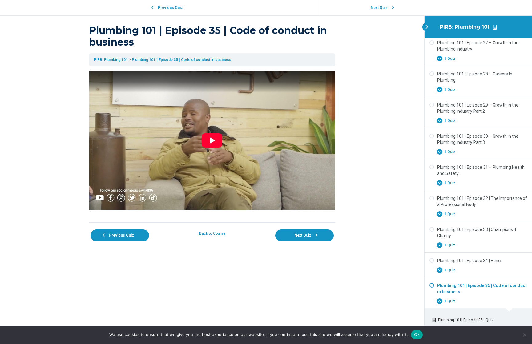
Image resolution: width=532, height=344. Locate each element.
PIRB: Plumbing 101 (465, 27)
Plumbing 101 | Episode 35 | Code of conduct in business (181, 60)
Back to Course (212, 233)
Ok (417, 334)
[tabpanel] (212, 144)
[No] (524, 335)
